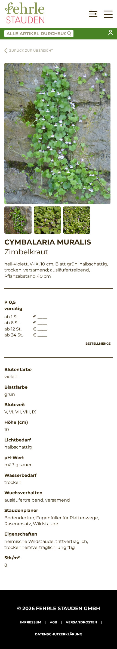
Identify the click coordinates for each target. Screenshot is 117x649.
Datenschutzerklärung (58, 634)
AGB (53, 622)
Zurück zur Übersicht (31, 50)
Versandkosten (81, 622)
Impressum (30, 622)
